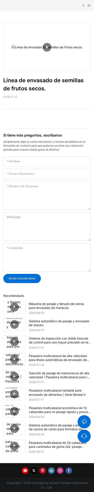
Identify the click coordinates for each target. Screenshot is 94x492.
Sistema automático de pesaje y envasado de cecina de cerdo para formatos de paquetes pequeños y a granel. (59, 427)
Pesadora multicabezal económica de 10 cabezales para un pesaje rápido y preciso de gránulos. (59, 410)
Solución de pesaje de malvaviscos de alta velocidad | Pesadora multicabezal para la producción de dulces (59, 375)
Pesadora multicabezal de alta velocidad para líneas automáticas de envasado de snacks (58, 358)
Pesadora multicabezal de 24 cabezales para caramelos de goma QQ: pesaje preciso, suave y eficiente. (57, 445)
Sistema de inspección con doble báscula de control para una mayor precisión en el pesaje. (58, 340)
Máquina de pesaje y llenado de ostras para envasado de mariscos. (56, 306)
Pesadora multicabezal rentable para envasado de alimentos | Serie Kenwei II (57, 392)
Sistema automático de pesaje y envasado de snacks (59, 323)
